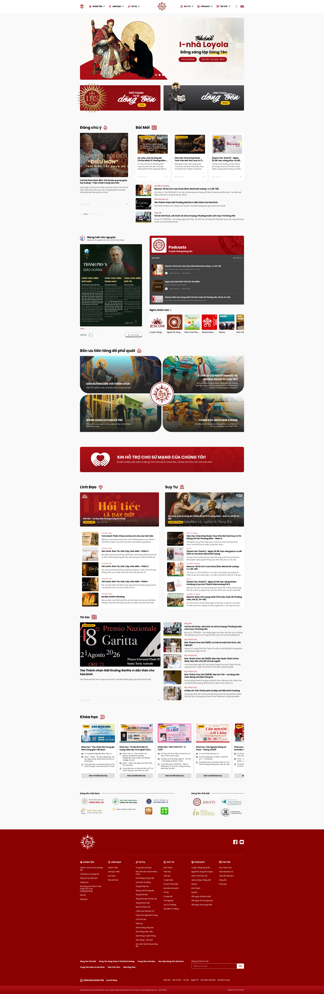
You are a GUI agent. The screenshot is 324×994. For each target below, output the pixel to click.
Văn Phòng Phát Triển (144, 931)
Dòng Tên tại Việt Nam (89, 878)
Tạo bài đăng (111, 980)
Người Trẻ (195, 980)
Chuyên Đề (168, 896)
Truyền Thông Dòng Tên (200, 867)
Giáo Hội (167, 980)
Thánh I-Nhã (113, 867)
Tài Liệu (186, 980)
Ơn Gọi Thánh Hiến (171, 884)
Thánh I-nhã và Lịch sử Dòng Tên (91, 868)
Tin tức (85, 617)
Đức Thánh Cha (225, 867)
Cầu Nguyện (169, 900)
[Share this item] (127, 204)
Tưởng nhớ (84, 882)
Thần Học (167, 872)
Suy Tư (171, 487)
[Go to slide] (156, 75)
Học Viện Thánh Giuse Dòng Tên (147, 945)
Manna (194, 884)
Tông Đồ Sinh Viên (143, 903)
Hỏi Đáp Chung (224, 980)
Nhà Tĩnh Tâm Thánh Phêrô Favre (146, 873)
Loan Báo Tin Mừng (143, 882)
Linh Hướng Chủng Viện (145, 878)
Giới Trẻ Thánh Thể (143, 907)
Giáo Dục (139, 923)
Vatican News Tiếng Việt (201, 880)
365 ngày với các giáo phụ (202, 900)
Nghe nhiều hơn (159, 310)
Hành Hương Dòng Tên (145, 927)
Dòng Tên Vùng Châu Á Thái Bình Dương (116, 961)
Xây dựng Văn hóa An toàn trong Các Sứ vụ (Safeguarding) (91, 888)
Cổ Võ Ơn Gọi (141, 919)
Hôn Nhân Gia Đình (171, 888)
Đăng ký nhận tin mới (199, 961)
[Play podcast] (166, 273)
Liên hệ (141, 105)
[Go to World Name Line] (204, 802)
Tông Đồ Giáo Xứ (142, 886)
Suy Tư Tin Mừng (170, 905)
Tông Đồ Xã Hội (142, 894)
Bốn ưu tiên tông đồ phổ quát (107, 350)
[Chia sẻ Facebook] (91, 335)
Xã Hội (166, 892)
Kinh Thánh (168, 867)
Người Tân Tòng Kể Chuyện (202, 872)
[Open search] (236, 6)
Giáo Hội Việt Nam (226, 876)
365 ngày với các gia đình (201, 905)
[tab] (81, 214)
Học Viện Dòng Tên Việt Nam (171, 961)
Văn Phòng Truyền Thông (146, 936)
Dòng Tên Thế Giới (88, 961)
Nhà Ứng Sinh (129, 967)
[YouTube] (242, 842)
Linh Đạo (88, 487)
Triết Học (167, 876)
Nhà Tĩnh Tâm (114, 967)
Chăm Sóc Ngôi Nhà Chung (147, 915)
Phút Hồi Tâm (113, 880)
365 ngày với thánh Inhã (201, 896)
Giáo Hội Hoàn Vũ (226, 872)
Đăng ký (225, 103)
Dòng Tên (83, 899)
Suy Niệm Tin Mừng (171, 909)
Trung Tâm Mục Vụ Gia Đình (92, 967)
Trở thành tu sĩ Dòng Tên (89, 874)
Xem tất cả (237, 258)
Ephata (194, 892)
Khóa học (89, 716)
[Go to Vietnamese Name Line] (92, 801)
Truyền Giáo (168, 880)
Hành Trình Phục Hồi (199, 876)
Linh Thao (111, 876)
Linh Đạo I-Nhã (114, 872)
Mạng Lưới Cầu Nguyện (145, 890)
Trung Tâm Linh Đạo (143, 867)
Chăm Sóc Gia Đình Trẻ (145, 911)
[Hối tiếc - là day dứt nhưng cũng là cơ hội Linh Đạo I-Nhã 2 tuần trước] (119, 512)
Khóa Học (223, 884)
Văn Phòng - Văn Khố (144, 940)
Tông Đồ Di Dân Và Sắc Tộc (146, 899)
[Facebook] (235, 842)
